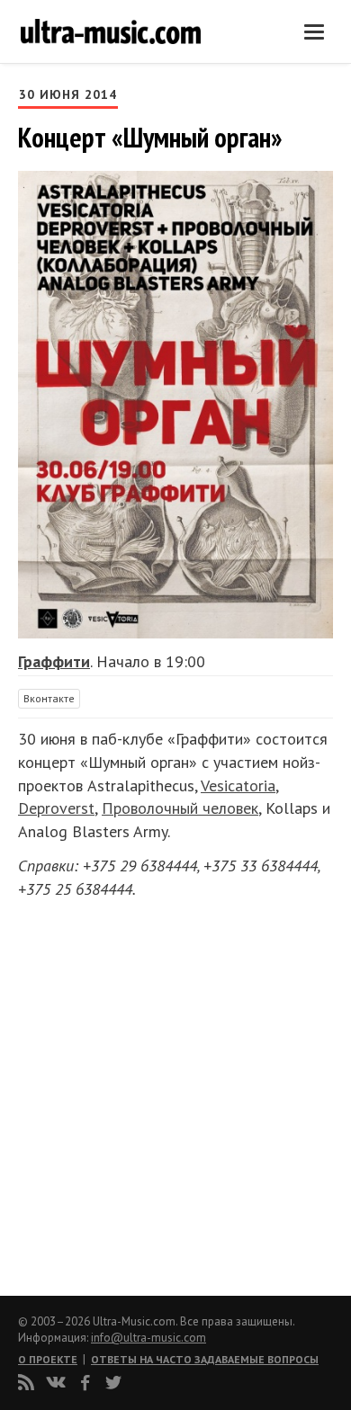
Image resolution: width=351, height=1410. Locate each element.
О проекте (47, 1359)
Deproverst (56, 808)
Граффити (54, 661)
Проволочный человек (180, 808)
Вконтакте (49, 698)
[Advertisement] (126, 1092)
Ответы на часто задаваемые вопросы (205, 1359)
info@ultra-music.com (148, 1337)
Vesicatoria (238, 785)
